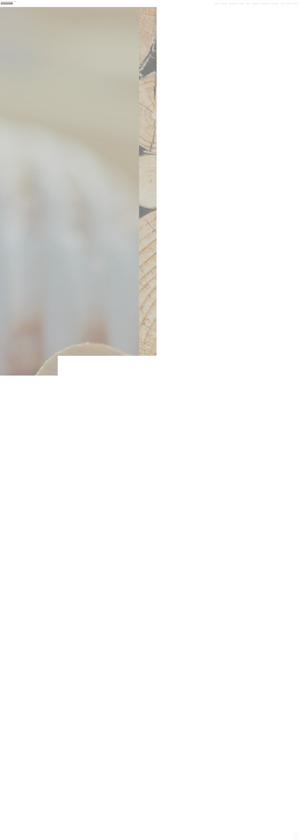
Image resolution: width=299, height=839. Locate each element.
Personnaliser (155, 424)
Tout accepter (145, 424)
